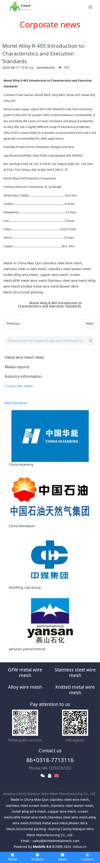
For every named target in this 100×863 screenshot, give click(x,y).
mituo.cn (80, 846)
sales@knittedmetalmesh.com (56, 841)
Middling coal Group (25, 587)
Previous (13, 323)
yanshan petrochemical (27, 649)
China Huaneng (21, 464)
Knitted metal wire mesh (75, 690)
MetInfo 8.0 (42, 846)
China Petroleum (22, 526)
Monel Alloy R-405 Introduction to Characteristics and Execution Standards (50, 304)
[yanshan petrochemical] (50, 620)
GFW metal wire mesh (25, 672)
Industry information (23, 376)
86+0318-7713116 (50, 760)
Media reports (17, 366)
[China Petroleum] (50, 497)
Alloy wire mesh (25, 687)
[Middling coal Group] (50, 559)
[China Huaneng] (50, 435)
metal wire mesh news (24, 357)
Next (89, 323)
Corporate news (19, 386)
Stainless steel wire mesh (75, 672)
